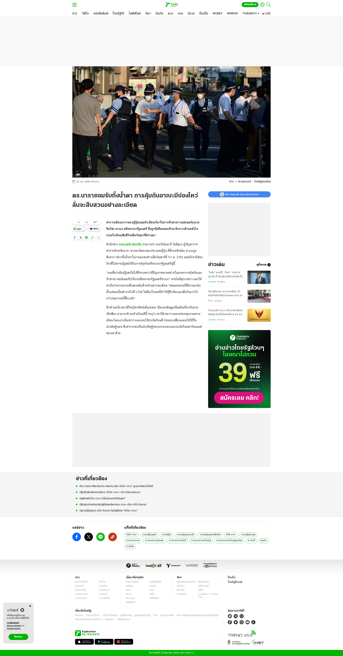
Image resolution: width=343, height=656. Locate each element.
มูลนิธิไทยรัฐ (126, 615)
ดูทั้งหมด (262, 264)
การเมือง (212, 282)
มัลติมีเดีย (130, 602)
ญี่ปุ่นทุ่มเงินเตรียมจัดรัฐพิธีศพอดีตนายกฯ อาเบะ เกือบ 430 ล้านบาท (112, 504)
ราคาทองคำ (81, 598)
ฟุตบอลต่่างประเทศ (186, 582)
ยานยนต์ (103, 594)
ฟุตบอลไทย (203, 582)
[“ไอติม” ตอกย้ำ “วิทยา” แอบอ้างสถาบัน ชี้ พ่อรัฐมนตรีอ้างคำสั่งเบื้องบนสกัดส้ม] (259, 277)
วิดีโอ (152, 594)
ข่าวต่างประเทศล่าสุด (154, 541)
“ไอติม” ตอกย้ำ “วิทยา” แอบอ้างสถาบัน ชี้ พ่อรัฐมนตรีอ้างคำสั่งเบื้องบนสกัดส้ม (226, 275)
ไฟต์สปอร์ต (203, 586)
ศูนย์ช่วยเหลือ (167, 615)
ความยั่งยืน (104, 598)
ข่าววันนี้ (251, 541)
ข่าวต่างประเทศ (133, 541)
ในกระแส (79, 586)
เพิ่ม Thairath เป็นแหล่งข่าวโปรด (242, 194)
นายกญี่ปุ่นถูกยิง (149, 535)
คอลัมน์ (129, 586)
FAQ (155, 615)
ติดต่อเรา (110, 619)
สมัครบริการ (250, 4)
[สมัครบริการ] (239, 369)
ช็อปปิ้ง (231, 577)
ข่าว (231, 181)
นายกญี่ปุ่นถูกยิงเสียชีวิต (210, 535)
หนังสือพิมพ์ (155, 582)
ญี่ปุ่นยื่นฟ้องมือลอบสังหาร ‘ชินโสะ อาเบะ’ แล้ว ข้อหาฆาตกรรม (109, 492)
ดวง (128, 590)
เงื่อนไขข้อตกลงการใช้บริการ (89, 619)
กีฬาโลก (181, 590)
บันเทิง (153, 586)
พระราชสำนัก (81, 582)
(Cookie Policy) (14, 629)
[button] (74, 237)
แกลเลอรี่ (181, 594)
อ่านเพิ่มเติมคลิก (14, 624)
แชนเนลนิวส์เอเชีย (130, 244)
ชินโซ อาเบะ (231, 535)
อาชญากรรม (81, 594)
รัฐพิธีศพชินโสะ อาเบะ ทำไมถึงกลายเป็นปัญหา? (102, 498)
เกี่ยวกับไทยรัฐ (110, 615)
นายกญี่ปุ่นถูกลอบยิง (185, 535)
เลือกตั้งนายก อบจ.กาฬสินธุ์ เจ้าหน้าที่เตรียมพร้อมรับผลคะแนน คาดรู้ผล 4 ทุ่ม (226, 294)
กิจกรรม (79, 615)
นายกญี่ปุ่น (166, 535)
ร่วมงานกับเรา (93, 615)
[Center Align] (30, 606)
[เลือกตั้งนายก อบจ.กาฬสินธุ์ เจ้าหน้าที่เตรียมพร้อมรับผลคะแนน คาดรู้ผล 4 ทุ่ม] (259, 296)
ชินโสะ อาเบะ (131, 535)
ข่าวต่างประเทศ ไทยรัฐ (201, 541)
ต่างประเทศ (244, 181)
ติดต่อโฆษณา (124, 619)
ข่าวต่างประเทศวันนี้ (177, 541)
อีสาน (210, 301)
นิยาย (128, 594)
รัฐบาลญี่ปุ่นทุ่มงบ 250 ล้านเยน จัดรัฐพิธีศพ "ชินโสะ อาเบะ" (108, 510)
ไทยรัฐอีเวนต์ (235, 582)
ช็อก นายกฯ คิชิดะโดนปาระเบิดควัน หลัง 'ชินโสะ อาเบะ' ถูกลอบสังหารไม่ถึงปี (116, 486)
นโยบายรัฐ (80, 590)
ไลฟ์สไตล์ (154, 598)
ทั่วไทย (102, 582)
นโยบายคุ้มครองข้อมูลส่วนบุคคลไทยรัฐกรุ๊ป (198, 615)
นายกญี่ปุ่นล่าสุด (248, 535)
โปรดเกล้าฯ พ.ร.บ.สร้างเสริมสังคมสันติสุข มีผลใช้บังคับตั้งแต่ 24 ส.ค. (225, 312)
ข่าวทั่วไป (130, 547)
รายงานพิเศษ (132, 582)
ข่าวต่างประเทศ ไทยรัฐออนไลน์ (229, 541)
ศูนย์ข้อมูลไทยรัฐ (143, 615)
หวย (152, 590)
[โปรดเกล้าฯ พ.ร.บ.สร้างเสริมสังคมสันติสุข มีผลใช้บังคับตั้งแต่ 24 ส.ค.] (259, 315)
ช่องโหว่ (263, 541)
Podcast (130, 598)
